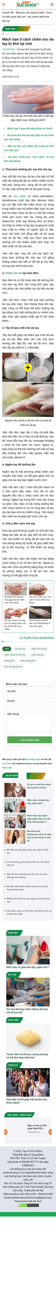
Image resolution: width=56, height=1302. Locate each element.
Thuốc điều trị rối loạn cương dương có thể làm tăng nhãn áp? (27, 1056)
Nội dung (13, 713)
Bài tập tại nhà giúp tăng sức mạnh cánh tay (27, 851)
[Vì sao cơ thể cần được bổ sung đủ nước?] (15, 790)
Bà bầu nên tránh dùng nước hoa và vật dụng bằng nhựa (27, 888)
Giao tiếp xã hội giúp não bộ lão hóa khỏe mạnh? (26, 1101)
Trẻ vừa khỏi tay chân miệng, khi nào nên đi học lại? (27, 1011)
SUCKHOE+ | (9, 49)
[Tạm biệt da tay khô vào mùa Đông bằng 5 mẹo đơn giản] (40, 612)
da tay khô (20, 648)
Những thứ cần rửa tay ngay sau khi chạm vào (28, 900)
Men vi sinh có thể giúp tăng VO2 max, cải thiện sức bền (37, 1126)
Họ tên (11, 691)
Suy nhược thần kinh (38, 16)
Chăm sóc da (13, 273)
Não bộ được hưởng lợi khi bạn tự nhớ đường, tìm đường (27, 875)
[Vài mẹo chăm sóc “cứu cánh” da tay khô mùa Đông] (40, 589)
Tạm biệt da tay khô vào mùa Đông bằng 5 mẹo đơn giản (39, 623)
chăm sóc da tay (39, 648)
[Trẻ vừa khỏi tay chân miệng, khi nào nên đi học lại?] (28, 992)
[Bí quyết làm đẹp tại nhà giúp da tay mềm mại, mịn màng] (15, 589)
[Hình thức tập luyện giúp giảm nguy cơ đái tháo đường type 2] (15, 821)
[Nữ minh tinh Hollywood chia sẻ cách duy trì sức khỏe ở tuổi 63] (15, 837)
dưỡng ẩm (9, 660)
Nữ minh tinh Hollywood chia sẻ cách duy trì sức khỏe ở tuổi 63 (39, 836)
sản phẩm (19, 196)
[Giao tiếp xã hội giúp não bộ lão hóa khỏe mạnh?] (28, 1082)
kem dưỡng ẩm (28, 660)
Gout (49, 12)
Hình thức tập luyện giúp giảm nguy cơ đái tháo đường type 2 (38, 818)
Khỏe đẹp (7, 767)
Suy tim (6, 21)
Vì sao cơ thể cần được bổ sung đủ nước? (39, 786)
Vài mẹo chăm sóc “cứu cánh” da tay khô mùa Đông (40, 600)
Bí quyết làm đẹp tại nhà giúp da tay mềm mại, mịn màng (14, 600)
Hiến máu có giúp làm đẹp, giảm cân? (38, 801)
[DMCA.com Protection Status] (28, 1205)
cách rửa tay (37, 654)
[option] (28, 1129)
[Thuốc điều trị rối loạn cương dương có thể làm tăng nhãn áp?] (28, 1037)
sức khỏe (7, 763)
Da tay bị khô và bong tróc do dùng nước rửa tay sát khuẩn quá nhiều (15, 624)
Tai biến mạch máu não (14, 16)
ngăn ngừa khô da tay (14, 654)
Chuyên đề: (8, 12)
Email (10, 700)
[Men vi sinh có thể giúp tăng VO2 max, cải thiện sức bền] (17, 1129)
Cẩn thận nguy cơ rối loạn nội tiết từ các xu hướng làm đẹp (29, 912)
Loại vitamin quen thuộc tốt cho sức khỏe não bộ (28, 863)
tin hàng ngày (33, 759)
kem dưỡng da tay (13, 666)
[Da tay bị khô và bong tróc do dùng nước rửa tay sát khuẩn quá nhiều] (15, 612)
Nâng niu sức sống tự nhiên (30, 12)
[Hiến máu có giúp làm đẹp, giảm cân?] (15, 806)
